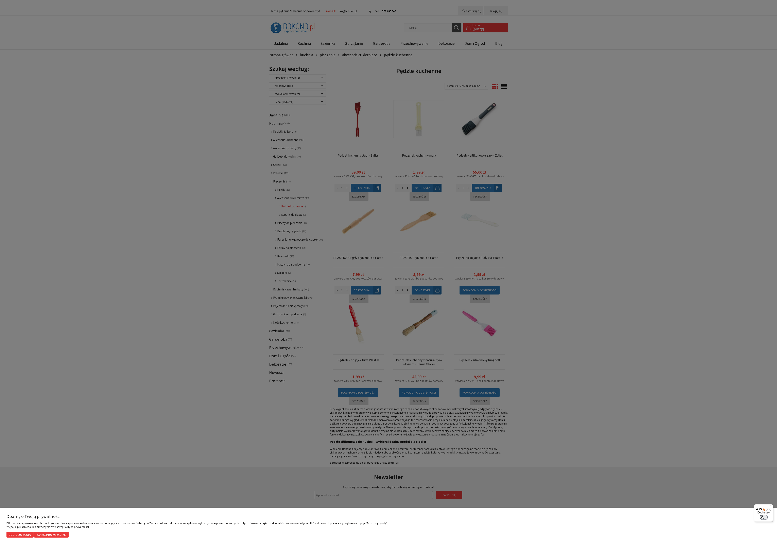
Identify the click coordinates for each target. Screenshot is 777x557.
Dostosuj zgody (20, 535)
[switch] (764, 517)
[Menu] (770, 506)
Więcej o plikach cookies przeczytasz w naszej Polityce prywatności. (47, 527)
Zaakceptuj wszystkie (51, 535)
